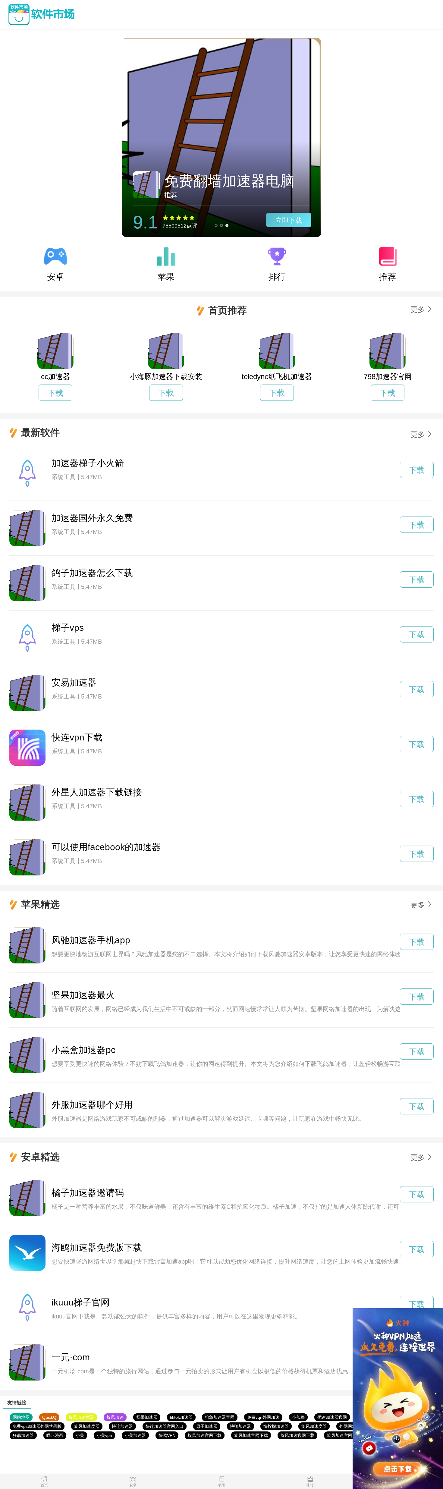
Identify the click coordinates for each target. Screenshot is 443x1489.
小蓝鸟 (298, 1417)
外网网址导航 (352, 1426)
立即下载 (288, 220)
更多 (417, 309)
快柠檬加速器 (276, 1426)
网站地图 (21, 1417)
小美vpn (104, 1435)
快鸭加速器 (240, 1426)
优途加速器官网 (332, 1417)
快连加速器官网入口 (165, 1426)
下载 (55, 392)
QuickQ (49, 1417)
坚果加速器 (146, 1417)
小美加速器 (135, 1435)
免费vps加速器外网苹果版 (37, 1426)
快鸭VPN (167, 1435)
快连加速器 (122, 1426)
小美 (80, 1435)
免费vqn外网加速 (263, 1417)
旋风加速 (115, 1417)
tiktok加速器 (181, 1417)
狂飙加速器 (23, 1435)
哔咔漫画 (54, 1435)
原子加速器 (206, 1426)
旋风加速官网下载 (205, 1435)
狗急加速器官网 (219, 1417)
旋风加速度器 (81, 1417)
